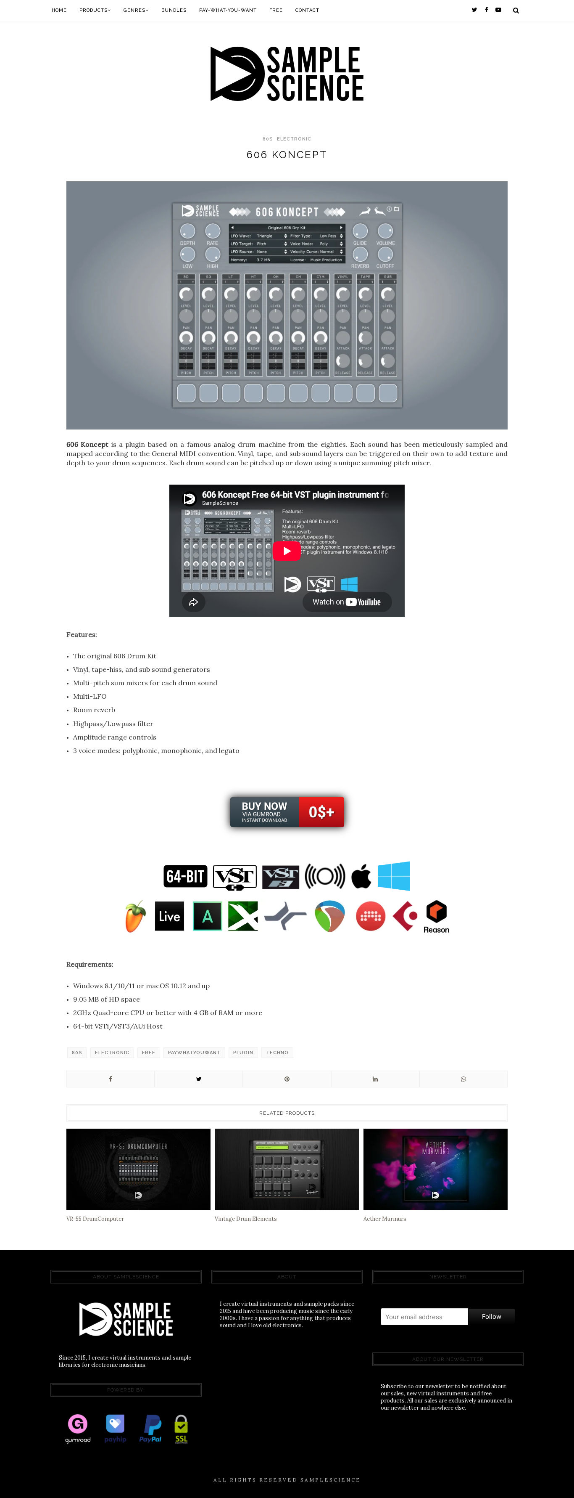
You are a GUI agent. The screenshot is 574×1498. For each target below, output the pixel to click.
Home (59, 10)
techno (277, 1052)
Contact (307, 10)
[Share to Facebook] (110, 1079)
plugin (243, 1052)
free (148, 1052)
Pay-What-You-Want (228, 10)
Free (276, 10)
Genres (134, 10)
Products (93, 10)
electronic (294, 139)
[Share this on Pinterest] (287, 1079)
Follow (491, 1316)
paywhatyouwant (194, 1052)
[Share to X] (199, 1079)
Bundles (174, 10)
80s (268, 139)
